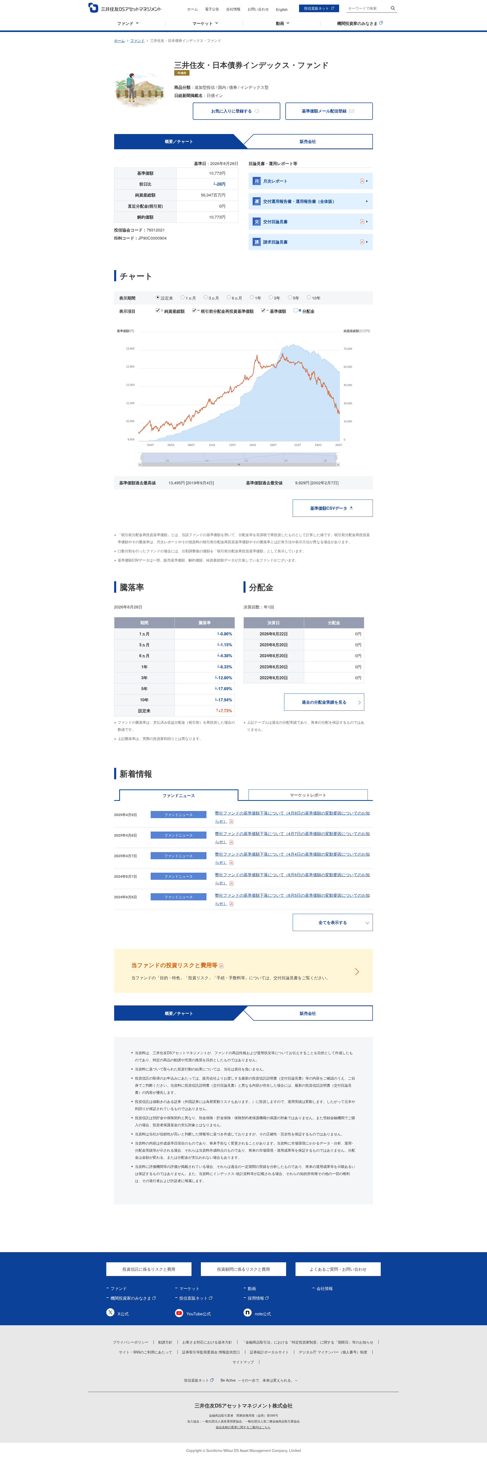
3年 (277, 298)
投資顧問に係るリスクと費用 (243, 1269)
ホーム (192, 8)
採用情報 (256, 1298)
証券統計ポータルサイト (269, 1351)
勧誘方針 (165, 1342)
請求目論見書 (275, 242)
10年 (316, 298)
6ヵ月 (237, 298)
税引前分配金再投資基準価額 (227, 311)
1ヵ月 (191, 298)
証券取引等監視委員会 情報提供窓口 (211, 1351)
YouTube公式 (198, 1314)
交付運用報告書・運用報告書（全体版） (299, 201)
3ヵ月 (214, 298)
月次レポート (275, 181)
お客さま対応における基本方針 (207, 1342)
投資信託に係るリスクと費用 (149, 1269)
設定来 (167, 298)
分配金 (308, 311)
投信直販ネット (316, 8)
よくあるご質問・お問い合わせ (338, 1269)
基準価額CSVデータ (328, 508)
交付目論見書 (275, 221)
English (282, 9)
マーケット (189, 1288)
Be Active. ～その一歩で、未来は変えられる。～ (259, 1380)
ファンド (137, 40)
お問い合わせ (258, 8)
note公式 (263, 1314)
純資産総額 (174, 311)
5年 (296, 298)
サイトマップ (243, 1361)
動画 (252, 1288)
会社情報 (233, 8)
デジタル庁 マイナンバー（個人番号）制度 (333, 1351)
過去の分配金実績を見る (324, 702)
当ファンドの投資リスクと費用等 (174, 965)
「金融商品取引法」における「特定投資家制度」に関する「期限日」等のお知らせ (307, 1342)
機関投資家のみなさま (131, 1298)
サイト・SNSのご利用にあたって (145, 1351)
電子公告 (212, 8)
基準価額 (278, 311)
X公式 (123, 1314)
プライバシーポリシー (130, 1342)
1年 (258, 298)
